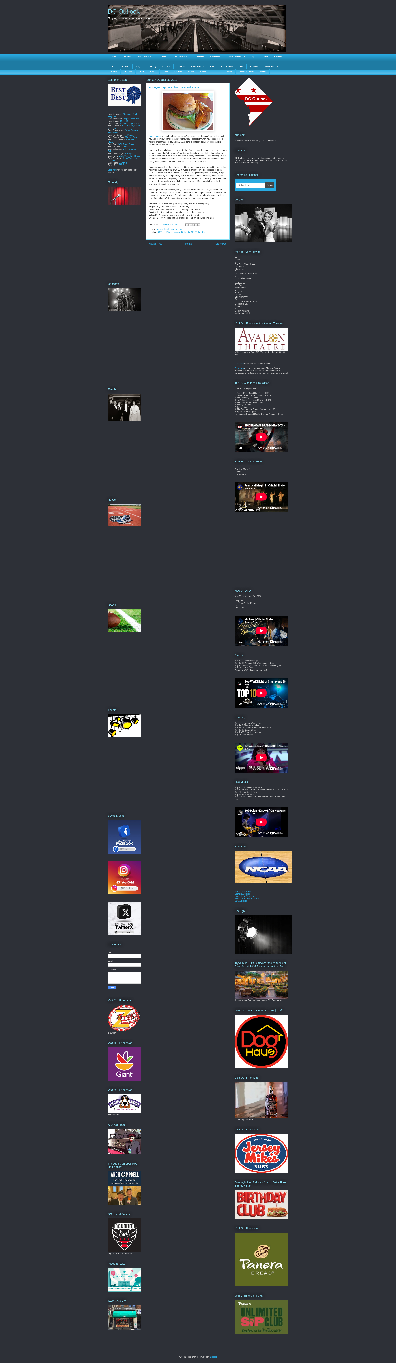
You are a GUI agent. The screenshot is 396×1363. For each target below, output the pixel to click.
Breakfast (125, 66)
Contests (166, 66)
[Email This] (186, 224)
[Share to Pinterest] (198, 224)
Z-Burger (129, 153)
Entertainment (197, 66)
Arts (113, 66)
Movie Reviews (272, 66)
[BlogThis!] (189, 224)
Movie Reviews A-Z (180, 57)
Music (141, 72)
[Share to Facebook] (195, 224)
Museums (128, 72)
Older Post (221, 243)
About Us (126, 57)
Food (212, 66)
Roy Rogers (128, 135)
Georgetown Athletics (244, 896)
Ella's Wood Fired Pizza (129, 156)
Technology (227, 72)
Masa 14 (124, 121)
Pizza (165, 72)
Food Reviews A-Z (145, 57)
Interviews (254, 66)
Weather (278, 57)
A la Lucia (125, 146)
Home (113, 57)
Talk (214, 72)
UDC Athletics (241, 901)
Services (178, 72)
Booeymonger (155, 136)
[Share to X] (192, 224)
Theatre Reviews (246, 72)
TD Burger (124, 165)
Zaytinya (123, 163)
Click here (112, 170)
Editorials (181, 66)
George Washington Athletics (248, 898)
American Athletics (243, 891)
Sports (203, 72)
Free (241, 66)
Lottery (162, 57)
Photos (153, 72)
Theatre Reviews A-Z (235, 57)
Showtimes (215, 57)
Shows (191, 72)
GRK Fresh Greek (126, 144)
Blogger (213, 1357)
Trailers (263, 72)
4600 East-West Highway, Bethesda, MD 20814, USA (182, 232)
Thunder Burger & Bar (129, 123)
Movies (114, 72)
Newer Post (155, 243)
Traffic (265, 57)
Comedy (152, 66)
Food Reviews (227, 66)
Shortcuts (199, 57)
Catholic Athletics (242, 894)
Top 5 (253, 57)
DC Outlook (124, 11)
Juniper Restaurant (131, 119)
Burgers (139, 66)
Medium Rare (131, 137)
